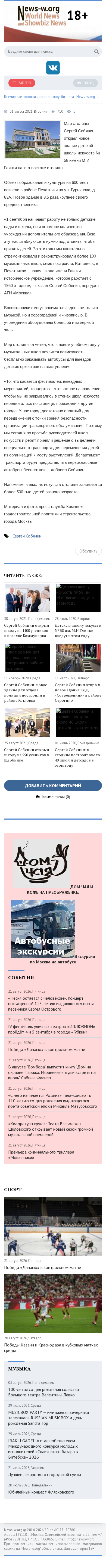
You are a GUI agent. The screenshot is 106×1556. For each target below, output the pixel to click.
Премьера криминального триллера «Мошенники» (41, 1154)
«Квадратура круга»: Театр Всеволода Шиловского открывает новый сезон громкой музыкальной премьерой (50, 1129)
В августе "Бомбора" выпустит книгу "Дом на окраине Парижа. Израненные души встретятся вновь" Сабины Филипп (52, 1072)
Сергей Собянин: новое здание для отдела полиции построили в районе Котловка (25, 692)
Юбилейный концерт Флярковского (41, 1492)
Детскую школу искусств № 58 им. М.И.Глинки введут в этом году (78, 630)
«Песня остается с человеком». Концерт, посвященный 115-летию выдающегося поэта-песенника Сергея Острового (52, 1003)
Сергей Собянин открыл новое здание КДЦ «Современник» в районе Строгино (78, 692)
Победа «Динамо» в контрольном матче (46, 1049)
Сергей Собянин (27, 536)
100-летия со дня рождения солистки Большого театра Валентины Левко (43, 1392)
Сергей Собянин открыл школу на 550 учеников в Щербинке (26, 755)
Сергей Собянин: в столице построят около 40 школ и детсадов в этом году (77, 757)
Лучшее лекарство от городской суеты (44, 1474)
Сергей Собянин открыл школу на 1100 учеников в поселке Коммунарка (26, 630)
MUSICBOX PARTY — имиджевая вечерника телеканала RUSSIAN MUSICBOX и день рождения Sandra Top (48, 1417)
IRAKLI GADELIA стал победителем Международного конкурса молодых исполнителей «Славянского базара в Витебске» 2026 (43, 1449)
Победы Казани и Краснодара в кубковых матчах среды (51, 1347)
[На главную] (42, 15)
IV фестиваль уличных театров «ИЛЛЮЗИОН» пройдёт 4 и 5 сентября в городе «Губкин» (51, 1029)
